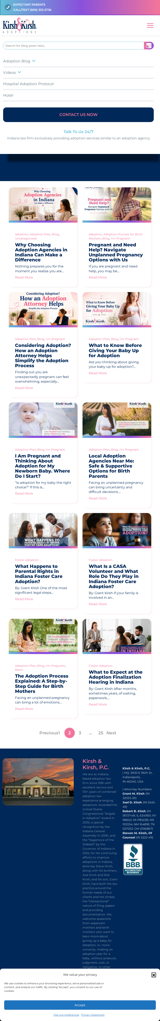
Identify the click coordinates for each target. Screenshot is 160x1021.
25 (100, 732)
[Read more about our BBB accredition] (132, 859)
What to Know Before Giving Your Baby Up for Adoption (115, 350)
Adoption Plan (40, 234)
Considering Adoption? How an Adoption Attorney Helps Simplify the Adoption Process (43, 355)
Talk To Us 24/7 (79, 131)
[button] (154, 975)
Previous (49, 732)
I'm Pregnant (120, 238)
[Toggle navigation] (150, 24)
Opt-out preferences (66, 1014)
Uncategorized (25, 238)
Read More (24, 277)
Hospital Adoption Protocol (28, 84)
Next (111, 732)
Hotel (8, 95)
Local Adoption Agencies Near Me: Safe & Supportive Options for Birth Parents (111, 466)
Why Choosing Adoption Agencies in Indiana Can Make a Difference (41, 252)
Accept (80, 1005)
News (19, 670)
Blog (55, 234)
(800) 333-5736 (40, 10)
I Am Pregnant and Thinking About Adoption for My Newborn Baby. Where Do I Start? (42, 466)
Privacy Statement (93, 1014)
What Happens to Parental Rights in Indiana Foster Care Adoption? (38, 573)
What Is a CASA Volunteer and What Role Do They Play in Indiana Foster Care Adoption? (114, 576)
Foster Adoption (27, 560)
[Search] (149, 45)
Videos (9, 72)
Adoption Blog (16, 61)
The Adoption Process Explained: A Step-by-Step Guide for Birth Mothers (41, 683)
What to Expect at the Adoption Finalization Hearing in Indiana (115, 677)
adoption (21, 234)
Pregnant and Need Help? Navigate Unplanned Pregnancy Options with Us (116, 252)
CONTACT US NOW (78, 114)
